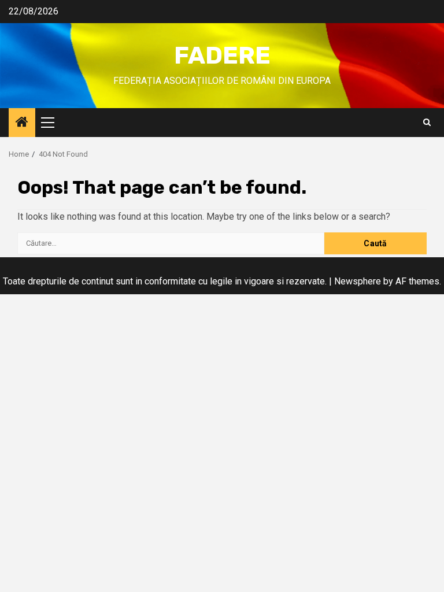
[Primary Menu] (52, 122)
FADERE (222, 55)
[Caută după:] (170, 243)
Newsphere (357, 281)
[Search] (427, 123)
